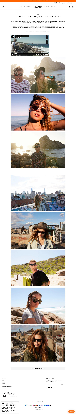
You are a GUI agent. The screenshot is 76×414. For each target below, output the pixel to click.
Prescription (27, 6)
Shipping (3, 383)
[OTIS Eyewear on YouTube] (51, 387)
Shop (21, 6)
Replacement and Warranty (7, 386)
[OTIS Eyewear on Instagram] (46, 387)
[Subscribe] (62, 384)
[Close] (18, 403)
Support (53, 6)
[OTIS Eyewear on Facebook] (49, 387)
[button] (71, 411)
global (38, 14)
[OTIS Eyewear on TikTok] (53, 387)
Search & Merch (40, 409)
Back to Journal (39, 368)
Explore (47, 6)
